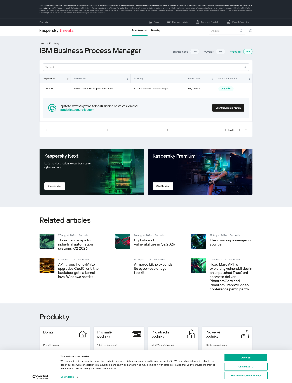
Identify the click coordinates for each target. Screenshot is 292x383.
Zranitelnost (80, 78)
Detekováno (194, 78)
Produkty (54, 43)
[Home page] (58, 31)
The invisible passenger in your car (230, 242)
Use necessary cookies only (246, 375)
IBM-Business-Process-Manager (151, 88)
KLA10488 (48, 88)
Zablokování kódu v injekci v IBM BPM (93, 88)
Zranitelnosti (140, 30)
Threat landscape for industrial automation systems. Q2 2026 (75, 244)
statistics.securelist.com (77, 110)
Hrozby (155, 30)
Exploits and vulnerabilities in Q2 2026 (154, 242)
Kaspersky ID (49, 78)
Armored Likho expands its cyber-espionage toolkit (153, 268)
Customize (244, 366)
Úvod (42, 43)
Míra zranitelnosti (227, 78)
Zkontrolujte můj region (228, 107)
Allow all (245, 357)
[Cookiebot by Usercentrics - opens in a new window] (40, 377)
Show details (67, 377)
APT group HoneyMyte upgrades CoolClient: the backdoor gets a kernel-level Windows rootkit (78, 270)
